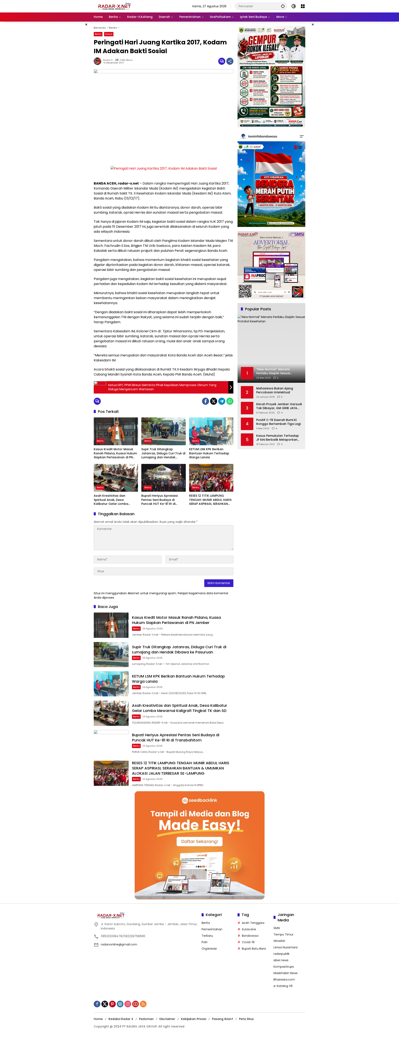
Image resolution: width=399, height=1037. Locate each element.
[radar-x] (114, 6)
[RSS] (143, 1004)
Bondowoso (250, 936)
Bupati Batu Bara (254, 949)
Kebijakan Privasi (193, 1019)
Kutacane (249, 929)
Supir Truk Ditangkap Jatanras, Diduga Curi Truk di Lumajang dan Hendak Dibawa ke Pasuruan (163, 453)
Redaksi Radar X (120, 1019)
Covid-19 (248, 942)
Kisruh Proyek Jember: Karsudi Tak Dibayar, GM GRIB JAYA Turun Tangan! (279, 406)
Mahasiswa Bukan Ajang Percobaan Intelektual (274, 390)
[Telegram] (221, 401)
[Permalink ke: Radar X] (98, 61)
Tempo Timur (283, 934)
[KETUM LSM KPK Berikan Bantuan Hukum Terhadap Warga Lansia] (211, 431)
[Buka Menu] (302, 6)
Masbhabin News (285, 973)
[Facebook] (205, 401)
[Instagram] (127, 1004)
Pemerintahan (212, 929)
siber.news (280, 960)
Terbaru (207, 936)
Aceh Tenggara (253, 923)
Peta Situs (246, 1019)
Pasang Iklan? (222, 1019)
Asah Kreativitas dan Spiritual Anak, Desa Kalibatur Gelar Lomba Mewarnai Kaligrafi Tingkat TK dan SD (114, 500)
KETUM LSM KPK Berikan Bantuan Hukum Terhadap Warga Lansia (209, 453)
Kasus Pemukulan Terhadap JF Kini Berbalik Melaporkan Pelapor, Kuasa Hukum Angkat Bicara (277, 438)
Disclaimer (167, 1019)
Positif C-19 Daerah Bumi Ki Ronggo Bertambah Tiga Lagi (278, 422)
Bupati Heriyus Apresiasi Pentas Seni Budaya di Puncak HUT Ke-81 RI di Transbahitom (159, 500)
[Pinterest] (112, 1004)
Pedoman (146, 1019)
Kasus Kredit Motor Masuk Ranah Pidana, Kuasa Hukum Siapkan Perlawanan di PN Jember (115, 453)
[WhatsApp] (229, 401)
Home (98, 1019)
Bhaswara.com (284, 979)
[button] (283, 6)
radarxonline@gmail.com (119, 944)
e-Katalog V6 (283, 986)
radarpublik (281, 954)
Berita (98, 34)
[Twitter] (213, 401)
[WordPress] (120, 1004)
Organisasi (209, 949)
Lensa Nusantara (285, 947)
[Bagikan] (229, 61)
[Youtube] (135, 1004)
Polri (204, 942)
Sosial (108, 34)
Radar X (108, 60)
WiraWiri (279, 941)
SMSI (276, 928)
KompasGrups (283, 967)
